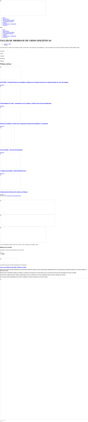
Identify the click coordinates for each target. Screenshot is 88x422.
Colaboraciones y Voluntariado (9, 23)
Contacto (5, 22)
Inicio (4, 17)
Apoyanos (5, 25)
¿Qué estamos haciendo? (8, 21)
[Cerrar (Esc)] (4, 420)
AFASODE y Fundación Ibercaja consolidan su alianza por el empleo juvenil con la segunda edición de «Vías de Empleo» (34, 82)
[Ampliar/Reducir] (0, 420)
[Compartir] (3, 420)
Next (20, 195)
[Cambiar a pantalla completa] (1, 420)
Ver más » (2, 84)
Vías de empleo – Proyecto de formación (11, 149)
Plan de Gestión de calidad (8, 20)
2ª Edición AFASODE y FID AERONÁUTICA (13, 171)
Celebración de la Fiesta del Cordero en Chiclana (14, 192)
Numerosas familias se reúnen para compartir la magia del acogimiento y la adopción (24, 123)
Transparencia (6, 19)
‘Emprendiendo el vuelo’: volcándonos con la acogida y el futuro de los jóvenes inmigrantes (25, 103)
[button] (44, 27)
